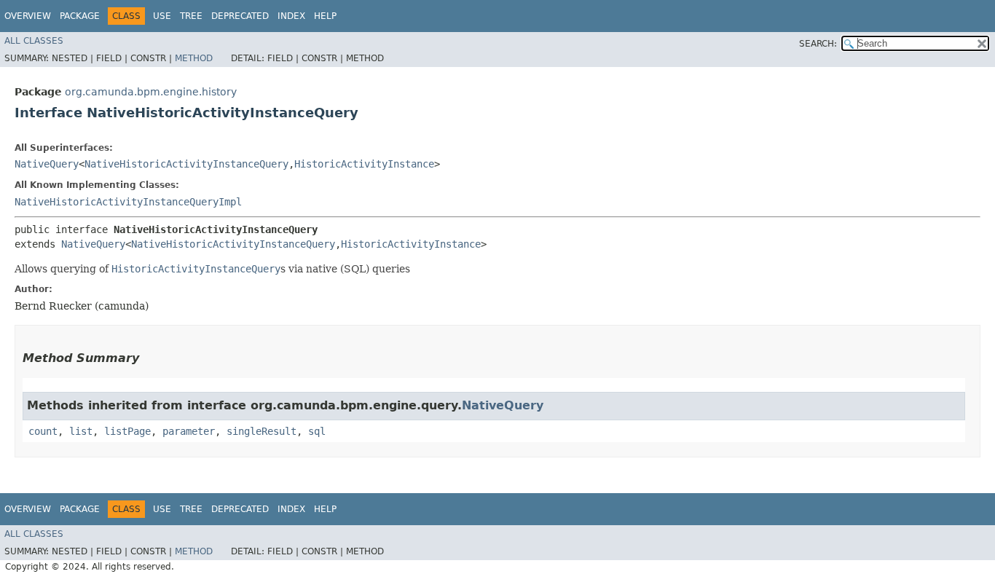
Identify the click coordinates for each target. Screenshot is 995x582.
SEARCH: (818, 44)
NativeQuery (47, 164)
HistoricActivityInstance (364, 164)
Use (162, 16)
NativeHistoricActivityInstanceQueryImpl (128, 202)
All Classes (33, 41)
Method (194, 58)
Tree (191, 16)
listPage (127, 431)
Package (80, 16)
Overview (27, 16)
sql (317, 431)
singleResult (261, 431)
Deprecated (240, 16)
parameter (188, 431)
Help (325, 16)
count (43, 431)
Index (291, 16)
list (81, 431)
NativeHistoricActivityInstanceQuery (186, 164)
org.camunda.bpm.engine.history (151, 92)
